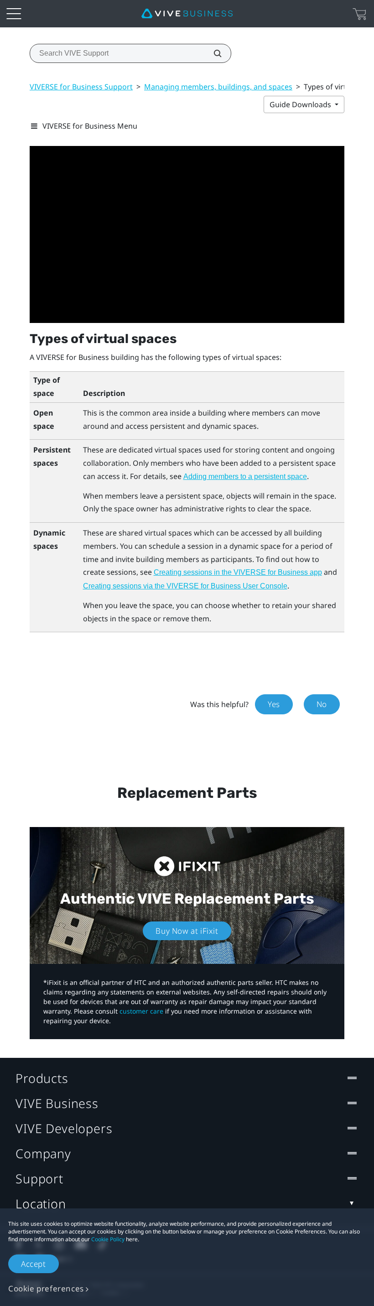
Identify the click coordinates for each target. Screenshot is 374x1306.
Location (41, 1203)
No (322, 704)
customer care (141, 1011)
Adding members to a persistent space (245, 476)
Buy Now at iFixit (187, 931)
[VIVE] (187, 14)
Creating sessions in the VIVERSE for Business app (238, 572)
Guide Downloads (301, 104)
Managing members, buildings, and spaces (218, 87)
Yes (274, 704)
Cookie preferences (46, 1288)
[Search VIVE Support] (212, 53)
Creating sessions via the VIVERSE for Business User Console (185, 586)
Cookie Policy (108, 1239)
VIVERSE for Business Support (81, 87)
